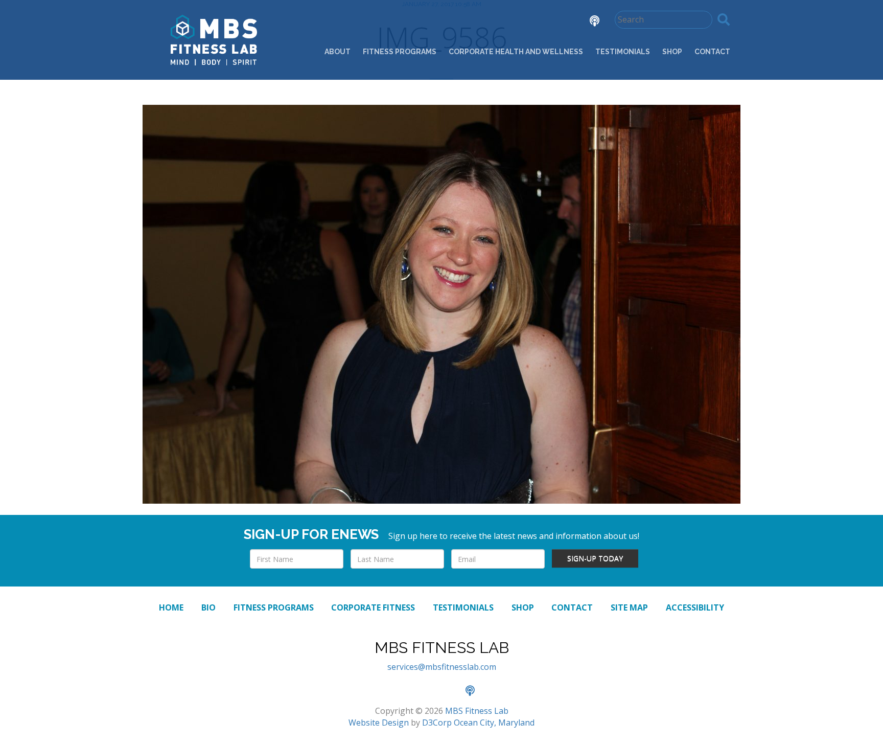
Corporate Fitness (373, 607)
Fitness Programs (399, 52)
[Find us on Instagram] (559, 22)
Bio (208, 607)
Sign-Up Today (595, 558)
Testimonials (622, 52)
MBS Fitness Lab (476, 710)
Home (171, 607)
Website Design (378, 722)
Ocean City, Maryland (494, 722)
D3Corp (437, 722)
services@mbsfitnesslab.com (441, 666)
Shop (672, 52)
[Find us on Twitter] (530, 22)
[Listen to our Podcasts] (586, 22)
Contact (712, 52)
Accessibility (695, 607)
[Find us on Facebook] (502, 22)
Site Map (629, 607)
